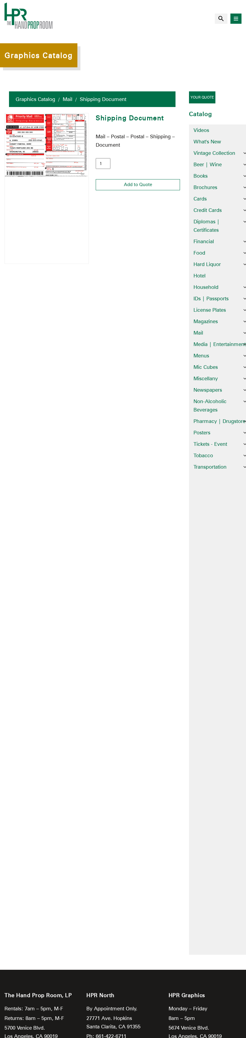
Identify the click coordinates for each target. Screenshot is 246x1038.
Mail (67, 99)
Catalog (200, 114)
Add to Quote (138, 184)
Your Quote (202, 97)
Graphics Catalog (35, 99)
